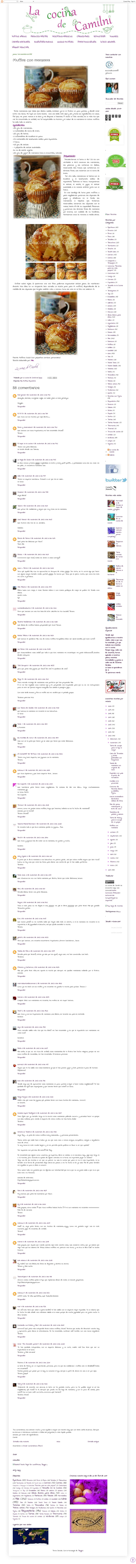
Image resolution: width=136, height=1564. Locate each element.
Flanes (110, 300)
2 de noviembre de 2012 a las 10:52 (35, 937)
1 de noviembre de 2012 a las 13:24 (41, 635)
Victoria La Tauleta (24, 1132)
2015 (110, 724)
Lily (18, 1204)
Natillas (110, 347)
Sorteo (110, 416)
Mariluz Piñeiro (23, 635)
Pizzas (110, 381)
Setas (110, 410)
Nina (109, 353)
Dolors (20, 506)
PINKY (20, 1011)
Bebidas (111, 239)
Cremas (110, 279)
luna (19, 1081)
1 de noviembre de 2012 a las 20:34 (37, 770)
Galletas (110, 303)
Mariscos (111, 329)
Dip (109, 294)
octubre (113, 832)
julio (111, 843)
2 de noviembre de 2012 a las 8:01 (32, 889)
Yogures (110, 444)
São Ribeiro (22, 587)
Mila (21, 381)
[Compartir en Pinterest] (56, 378)
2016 (110, 721)
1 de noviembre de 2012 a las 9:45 (43, 460)
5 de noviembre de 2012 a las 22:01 (37, 1362)
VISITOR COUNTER (116, 932)
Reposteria (32, 381)
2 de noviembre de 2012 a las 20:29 (35, 1048)
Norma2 (20, 1064)
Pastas (110, 359)
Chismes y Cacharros (25, 967)
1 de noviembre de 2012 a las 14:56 (37, 649)
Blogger (80, 1550)
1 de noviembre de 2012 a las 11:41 (39, 587)
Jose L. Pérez (23, 568)
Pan (109, 356)
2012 (110, 735)
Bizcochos (111, 242)
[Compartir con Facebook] (54, 378)
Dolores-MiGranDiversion (26, 824)
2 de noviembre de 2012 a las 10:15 (33, 918)
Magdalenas (111, 326)
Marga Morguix (22, 1097)
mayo (112, 850)
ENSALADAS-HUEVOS (43, 42)
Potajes (110, 387)
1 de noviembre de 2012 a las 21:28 (36, 805)
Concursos (111, 273)
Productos (111, 390)
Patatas (110, 368)
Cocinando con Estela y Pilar (28, 1325)
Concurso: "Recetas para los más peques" (114, 268)
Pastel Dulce (112, 362)
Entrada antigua (93, 1441)
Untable (110, 435)
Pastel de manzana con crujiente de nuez (115, 766)
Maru (19, 1190)
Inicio (58, 1441)
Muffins (25, 381)
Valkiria (112, 455)
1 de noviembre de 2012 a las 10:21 (36, 554)
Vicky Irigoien (22, 856)
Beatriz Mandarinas (25, 622)
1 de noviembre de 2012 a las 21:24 (40, 784)
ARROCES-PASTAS (39, 36)
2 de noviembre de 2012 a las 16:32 (49, 983)
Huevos (110, 312)
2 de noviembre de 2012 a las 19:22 (35, 1011)
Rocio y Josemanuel (25, 427)
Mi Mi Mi (20, 413)
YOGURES (114, 36)
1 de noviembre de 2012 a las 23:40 (35, 837)
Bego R (20, 679)
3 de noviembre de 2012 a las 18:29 (34, 1190)
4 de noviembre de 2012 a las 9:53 (33, 1306)
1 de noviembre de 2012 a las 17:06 (46, 708)
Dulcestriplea (22, 1276)
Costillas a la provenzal (114, 782)
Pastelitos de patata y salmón (116, 813)
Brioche (110, 248)
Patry (20, 1384)
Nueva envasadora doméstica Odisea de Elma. (116, 798)
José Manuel (22, 519)
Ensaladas (111, 297)
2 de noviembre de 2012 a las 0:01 (39, 856)
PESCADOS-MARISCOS (62, 36)
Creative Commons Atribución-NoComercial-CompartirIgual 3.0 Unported (113, 895)
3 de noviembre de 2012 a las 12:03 (40, 1097)
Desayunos (112, 290)
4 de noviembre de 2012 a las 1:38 (39, 1276)
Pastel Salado (112, 366)
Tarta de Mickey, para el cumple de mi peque (116, 820)
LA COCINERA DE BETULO (27, 754)
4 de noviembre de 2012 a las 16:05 (51, 1325)
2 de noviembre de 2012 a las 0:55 (38, 875)
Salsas (110, 407)
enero (112, 865)
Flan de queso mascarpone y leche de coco (116, 806)
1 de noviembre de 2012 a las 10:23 (41, 568)
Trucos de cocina (114, 431)
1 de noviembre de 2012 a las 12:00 (43, 608)
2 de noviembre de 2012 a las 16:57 (36, 997)
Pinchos (110, 378)
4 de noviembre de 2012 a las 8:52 (36, 1293)
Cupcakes (111, 282)
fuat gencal (21, 395)
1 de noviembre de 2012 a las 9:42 (45, 427)
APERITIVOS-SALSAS (87, 42)
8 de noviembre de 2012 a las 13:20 (34, 1384)
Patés (110, 372)
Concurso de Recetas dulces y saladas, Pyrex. (116, 789)
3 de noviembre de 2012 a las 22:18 (36, 1241)
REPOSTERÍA (99, 36)
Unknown (21, 770)
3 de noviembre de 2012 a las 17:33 (43, 1132)
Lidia (19, 476)
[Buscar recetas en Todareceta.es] (114, 906)
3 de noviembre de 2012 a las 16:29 (48, 1113)
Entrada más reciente (21, 1441)
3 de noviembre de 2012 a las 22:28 (39, 1260)
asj (19, 1027)
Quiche (110, 393)
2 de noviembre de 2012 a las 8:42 (35, 902)
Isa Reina (21, 649)
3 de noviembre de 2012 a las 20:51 (37, 1223)
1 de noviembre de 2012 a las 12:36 (44, 622)
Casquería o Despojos (112, 262)
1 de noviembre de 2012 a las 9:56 (35, 492)
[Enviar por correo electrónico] (48, 378)
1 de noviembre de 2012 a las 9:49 (33, 476)
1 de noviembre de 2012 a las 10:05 (39, 519)
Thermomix (112, 425)
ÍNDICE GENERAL (108, 42)
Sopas (110, 413)
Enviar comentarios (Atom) (33, 1446)
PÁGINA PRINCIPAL (20, 47)
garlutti (20, 937)
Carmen (20, 997)
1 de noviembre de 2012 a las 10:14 (42, 538)
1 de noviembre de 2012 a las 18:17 (35, 724)
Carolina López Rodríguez (27, 1113)
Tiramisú (111, 428)
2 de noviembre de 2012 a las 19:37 (33, 1027)
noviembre (114, 742)
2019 (110, 710)
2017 (110, 717)
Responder (21, 406)
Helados (110, 309)
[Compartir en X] (52, 378)
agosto (113, 839)
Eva (19, 918)
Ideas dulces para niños (43, 1493)
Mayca (20, 902)
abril (112, 854)
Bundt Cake (112, 252)
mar (19, 1306)
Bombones (111, 245)
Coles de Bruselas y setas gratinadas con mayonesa (116, 756)
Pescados (111, 375)
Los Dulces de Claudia (25, 708)
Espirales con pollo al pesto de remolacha (116, 775)
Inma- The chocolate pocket (28, 1344)
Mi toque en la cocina (25, 443)
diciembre (114, 739)
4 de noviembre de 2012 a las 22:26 (52, 1344)
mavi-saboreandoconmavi (27, 983)
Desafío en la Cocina (115, 285)
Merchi (20, 837)
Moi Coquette (22, 784)
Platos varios (112, 384)
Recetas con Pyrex (115, 396)
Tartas (110, 419)
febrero (113, 861)
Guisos (110, 306)
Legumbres (111, 323)
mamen (20, 1241)
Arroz (110, 233)
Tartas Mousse (113, 422)
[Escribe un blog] (50, 378)
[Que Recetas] (110, 214)
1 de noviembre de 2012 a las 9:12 (38, 395)
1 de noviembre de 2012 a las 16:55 (41, 665)
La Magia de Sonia (24, 460)
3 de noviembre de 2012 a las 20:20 (33, 1204)
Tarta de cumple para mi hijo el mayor (116, 747)
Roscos (110, 404)
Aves (109, 236)
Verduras (111, 438)
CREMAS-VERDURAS (21, 42)
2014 (110, 728)
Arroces (110, 230)
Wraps (110, 441)
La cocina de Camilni (114, 451)
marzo (113, 858)
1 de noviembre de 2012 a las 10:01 (35, 506)
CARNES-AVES (83, 36)
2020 (110, 706)
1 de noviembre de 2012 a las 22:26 (48, 824)
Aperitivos (111, 227)
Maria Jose (21, 875)
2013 (110, 732)
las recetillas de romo (25, 738)
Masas (110, 332)
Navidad (110, 350)
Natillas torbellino (119, 605)
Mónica (20, 554)
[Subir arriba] (133, 1560)
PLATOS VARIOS (19, 36)
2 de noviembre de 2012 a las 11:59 (42, 951)
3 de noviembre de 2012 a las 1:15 (36, 1064)
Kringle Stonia (118, 594)
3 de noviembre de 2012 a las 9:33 (33, 1081)
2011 (110, 870)
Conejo (110, 276)
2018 (110, 713)
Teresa (20, 805)
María (20, 724)
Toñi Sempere (23, 665)
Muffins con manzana (114, 826)
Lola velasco (22, 1260)
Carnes (110, 258)
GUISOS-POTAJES (65, 42)
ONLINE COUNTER (116, 927)
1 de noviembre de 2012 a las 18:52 (50, 754)
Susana (20, 492)
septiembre (114, 836)
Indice (110, 320)
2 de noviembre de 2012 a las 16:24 (46, 967)
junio (112, 847)
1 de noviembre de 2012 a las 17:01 (36, 679)
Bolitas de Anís (23, 951)
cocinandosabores (24, 608)
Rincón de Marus (24, 538)
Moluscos (111, 341)
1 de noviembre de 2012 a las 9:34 (35, 413)
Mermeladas (112, 335)
